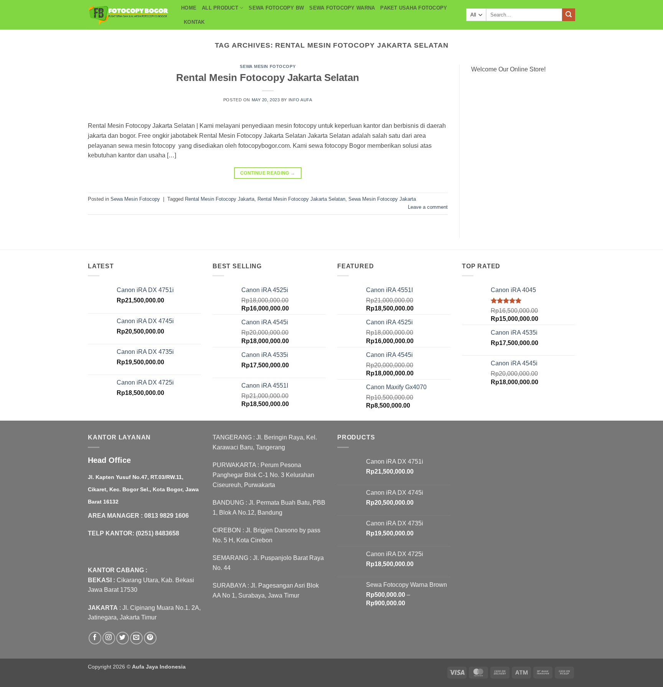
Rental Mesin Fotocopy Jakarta (219, 199)
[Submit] (568, 14)
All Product (220, 8)
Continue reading (267, 173)
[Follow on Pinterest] (150, 638)
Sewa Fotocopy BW (276, 8)
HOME (188, 8)
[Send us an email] (136, 638)
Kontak (194, 22)
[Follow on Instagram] (108, 638)
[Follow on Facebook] (95, 638)
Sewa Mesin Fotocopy (267, 66)
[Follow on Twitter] (122, 638)
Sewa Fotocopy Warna (342, 8)
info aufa (300, 99)
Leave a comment (428, 207)
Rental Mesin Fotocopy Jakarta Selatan (267, 77)
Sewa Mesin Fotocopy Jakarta (382, 199)
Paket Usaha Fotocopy (413, 8)
